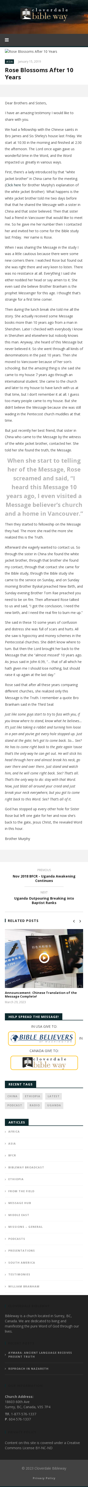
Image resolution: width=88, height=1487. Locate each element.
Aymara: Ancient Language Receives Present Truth (40, 1355)
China (12, 1096)
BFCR (12, 1155)
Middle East (18, 1215)
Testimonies (19, 1274)
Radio (35, 1105)
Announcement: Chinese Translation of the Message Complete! (41, 994)
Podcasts (16, 1239)
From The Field (21, 1191)
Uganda (54, 1105)
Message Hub (19, 1203)
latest (54, 1096)
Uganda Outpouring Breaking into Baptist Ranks (44, 898)
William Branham (24, 1286)
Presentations (21, 1250)
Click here (13, 185)
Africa (14, 1131)
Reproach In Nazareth (28, 1368)
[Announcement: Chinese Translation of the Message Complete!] (44, 958)
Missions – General (25, 1227)
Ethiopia (32, 1096)
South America (21, 1262)
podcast (14, 1105)
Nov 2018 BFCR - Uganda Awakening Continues (44, 876)
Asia (9, 61)
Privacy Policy (44, 1478)
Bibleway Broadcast (26, 1167)
